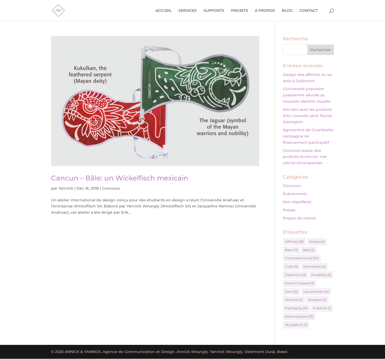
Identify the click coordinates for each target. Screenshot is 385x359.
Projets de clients (299, 218)
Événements (295, 193)
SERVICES (187, 11)
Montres (294, 300)
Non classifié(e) (297, 202)
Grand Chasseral (299, 283)
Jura (291, 292)
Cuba (291, 266)
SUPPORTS (214, 11)
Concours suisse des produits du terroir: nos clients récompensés (305, 156)
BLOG (287, 11)
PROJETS (239, 11)
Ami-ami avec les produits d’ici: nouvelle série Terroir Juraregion (307, 115)
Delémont (295, 275)
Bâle (309, 250)
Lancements (316, 292)
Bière (291, 250)
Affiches (294, 242)
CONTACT (309, 11)
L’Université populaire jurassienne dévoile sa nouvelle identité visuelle (307, 95)
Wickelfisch (296, 325)
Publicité (322, 308)
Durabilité (321, 275)
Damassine (314, 266)
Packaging (296, 308)
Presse (289, 210)
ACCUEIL (163, 11)
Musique (317, 300)
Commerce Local (302, 258)
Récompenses (299, 316)
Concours (111, 188)
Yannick (65, 188)
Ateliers (317, 242)
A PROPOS (265, 11)
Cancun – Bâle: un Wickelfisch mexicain (119, 178)
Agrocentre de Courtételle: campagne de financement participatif (308, 136)
